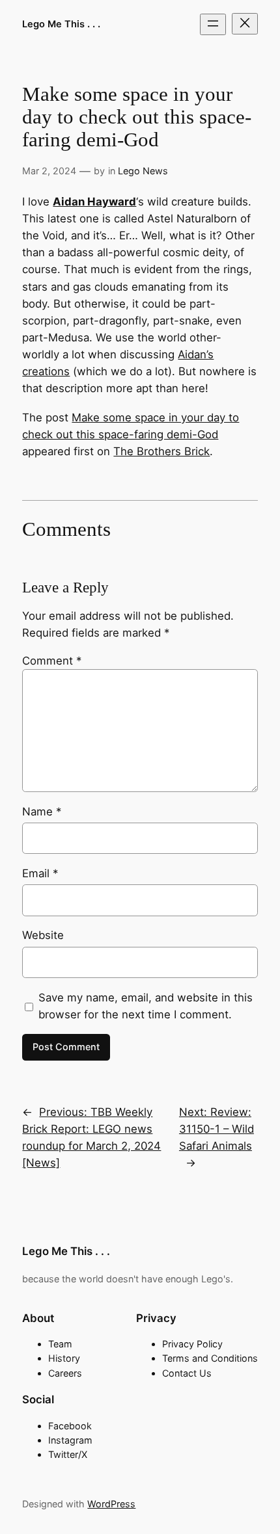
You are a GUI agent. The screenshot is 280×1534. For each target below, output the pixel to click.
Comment (51, 660)
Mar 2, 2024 (49, 170)
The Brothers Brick (161, 451)
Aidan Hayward (94, 201)
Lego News (143, 170)
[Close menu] (245, 23)
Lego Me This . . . (61, 24)
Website (43, 935)
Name (41, 811)
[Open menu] (213, 24)
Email (40, 873)
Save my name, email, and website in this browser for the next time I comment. (145, 1006)
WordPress (111, 1503)
